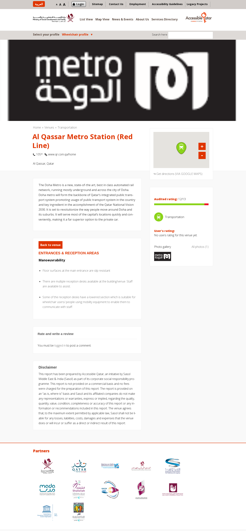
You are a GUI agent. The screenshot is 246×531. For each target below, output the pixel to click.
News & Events (122, 19)
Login (80, 4)
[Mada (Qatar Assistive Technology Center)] (47, 490)
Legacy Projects (197, 4)
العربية (39, 4)
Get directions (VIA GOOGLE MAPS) (179, 174)
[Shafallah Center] (79, 490)
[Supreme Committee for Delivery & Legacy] (173, 466)
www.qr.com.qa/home (62, 154)
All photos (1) (200, 247)
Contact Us (116, 4)
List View (86, 19)
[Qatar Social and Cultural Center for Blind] (110, 490)
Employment (137, 4)
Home (37, 127)
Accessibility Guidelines (167, 4)
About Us (142, 19)
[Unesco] (47, 512)
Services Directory (164, 19)
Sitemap (97, 4)
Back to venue (50, 245)
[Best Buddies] (79, 512)
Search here (159, 34)
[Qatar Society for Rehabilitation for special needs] (173, 490)
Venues (49, 127)
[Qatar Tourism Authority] (79, 466)
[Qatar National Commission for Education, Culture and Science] (141, 466)
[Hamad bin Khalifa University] (110, 466)
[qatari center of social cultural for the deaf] (141, 490)
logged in (60, 345)
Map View (102, 19)
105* (39, 154)
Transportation (67, 127)
